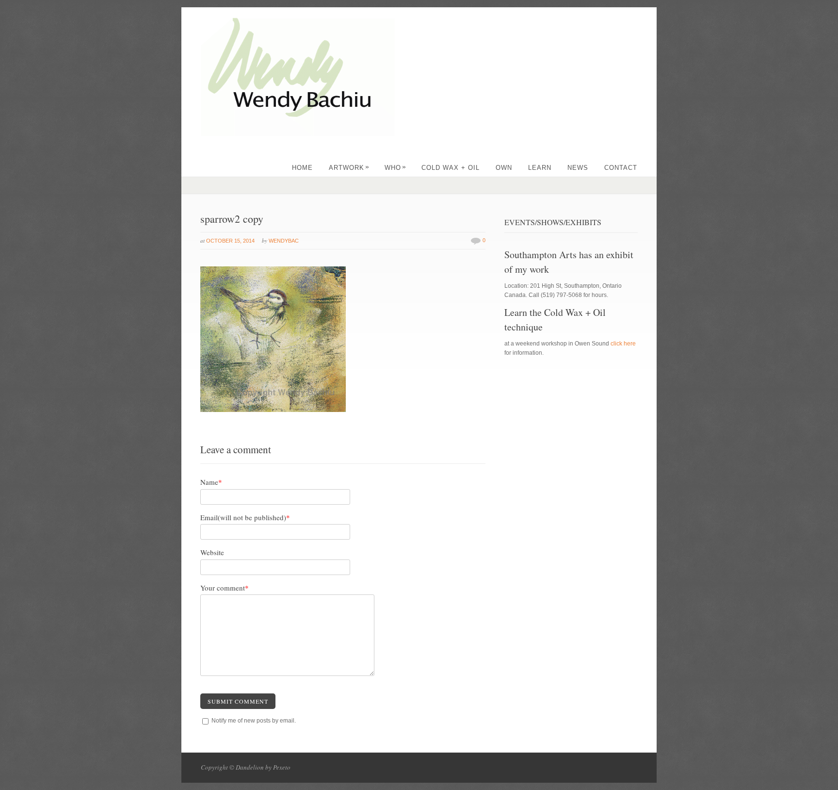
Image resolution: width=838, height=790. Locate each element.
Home (302, 167)
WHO (395, 167)
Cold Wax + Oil (450, 167)
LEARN (539, 167)
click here (623, 343)
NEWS (577, 167)
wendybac (284, 241)
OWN (504, 167)
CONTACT (620, 167)
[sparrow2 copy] (273, 410)
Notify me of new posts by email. (253, 720)
